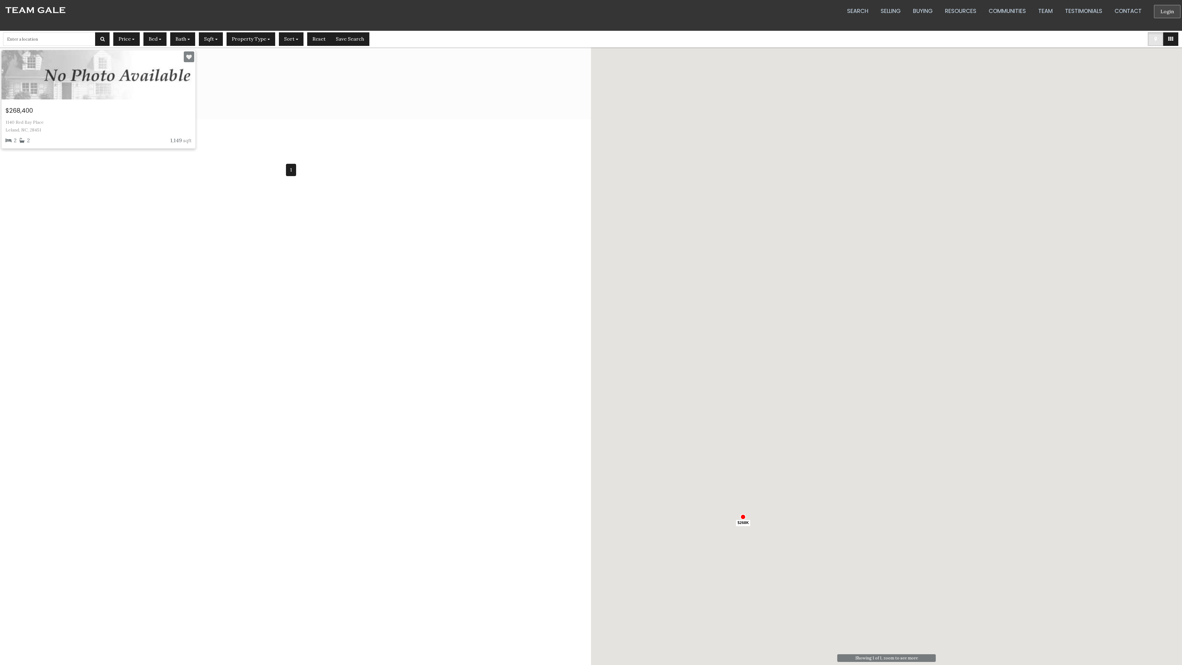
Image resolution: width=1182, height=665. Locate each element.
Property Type (249, 39)
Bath (181, 39)
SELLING (891, 11)
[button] (743, 521)
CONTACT (1128, 11)
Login (1167, 11)
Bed (154, 39)
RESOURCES (960, 11)
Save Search (350, 39)
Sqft (209, 39)
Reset (319, 39)
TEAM (1045, 11)
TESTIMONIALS (1083, 11)
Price (125, 39)
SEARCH (857, 11)
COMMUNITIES (1007, 11)
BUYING (923, 11)
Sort (290, 39)
